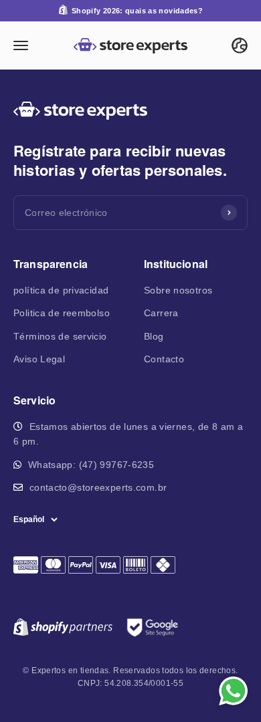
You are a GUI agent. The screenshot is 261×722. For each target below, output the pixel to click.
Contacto (164, 359)
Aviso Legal (39, 359)
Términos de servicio (60, 336)
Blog (154, 336)
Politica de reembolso (61, 313)
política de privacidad (60, 290)
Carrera (161, 313)
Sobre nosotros (178, 290)
